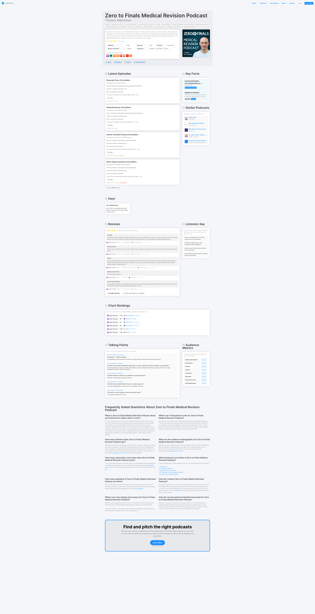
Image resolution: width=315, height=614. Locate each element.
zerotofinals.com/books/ (116, 91)
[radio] (107, 41)
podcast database (138, 488)
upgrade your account (118, 453)
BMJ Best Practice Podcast (198, 129)
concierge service (177, 490)
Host (109, 62)
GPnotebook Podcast (196, 123)
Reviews (118, 62)
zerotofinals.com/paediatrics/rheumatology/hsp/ (123, 140)
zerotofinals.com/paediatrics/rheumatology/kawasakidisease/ (126, 113)
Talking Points (140, 62)
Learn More (157, 543)
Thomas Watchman (118, 20)
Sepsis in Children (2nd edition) (115, 355)
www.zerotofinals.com (113, 38)
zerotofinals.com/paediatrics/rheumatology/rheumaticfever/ (126, 86)
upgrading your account (176, 451)
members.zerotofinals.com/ (119, 89)
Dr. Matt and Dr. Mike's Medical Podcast (198, 135)
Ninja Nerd (192, 117)
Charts (128, 62)
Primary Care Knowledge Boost (198, 140)
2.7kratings (121, 41)
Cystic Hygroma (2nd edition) (115, 363)
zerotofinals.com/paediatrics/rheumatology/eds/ (123, 167)
